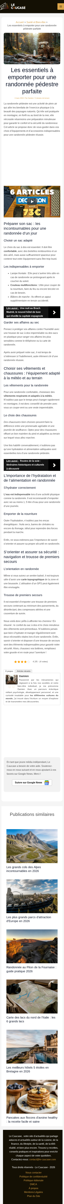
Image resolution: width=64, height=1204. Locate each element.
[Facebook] (9, 687)
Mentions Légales (33, 1192)
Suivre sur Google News (29, 782)
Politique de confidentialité (33, 1176)
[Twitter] (13, 687)
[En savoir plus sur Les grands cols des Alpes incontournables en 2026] (32, 846)
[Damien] (12, 679)
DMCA (33, 1184)
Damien (24, 676)
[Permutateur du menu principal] (60, 6)
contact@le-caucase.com (42, 1159)
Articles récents (24, 671)
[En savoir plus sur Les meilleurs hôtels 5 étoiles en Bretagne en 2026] (32, 1046)
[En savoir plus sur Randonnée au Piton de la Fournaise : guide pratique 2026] (32, 946)
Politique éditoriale (33, 1180)
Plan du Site (33, 1196)
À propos (9, 671)
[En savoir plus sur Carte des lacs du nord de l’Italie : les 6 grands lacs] (32, 996)
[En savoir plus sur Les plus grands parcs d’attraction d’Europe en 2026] (32, 896)
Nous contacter (34, 1172)
